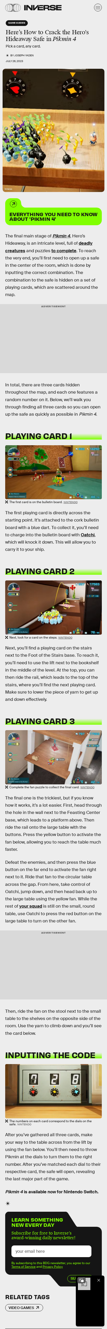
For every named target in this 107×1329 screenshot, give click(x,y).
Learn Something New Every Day (37, 1221)
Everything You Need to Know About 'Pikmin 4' (53, 216)
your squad (30, 906)
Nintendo (71, 502)
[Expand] (81, 1280)
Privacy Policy (53, 1267)
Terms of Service (23, 1267)
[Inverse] (42, 7)
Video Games (21, 1307)
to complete (63, 251)
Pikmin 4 (61, 236)
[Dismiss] (99, 1280)
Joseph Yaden (24, 55)
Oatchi (88, 535)
